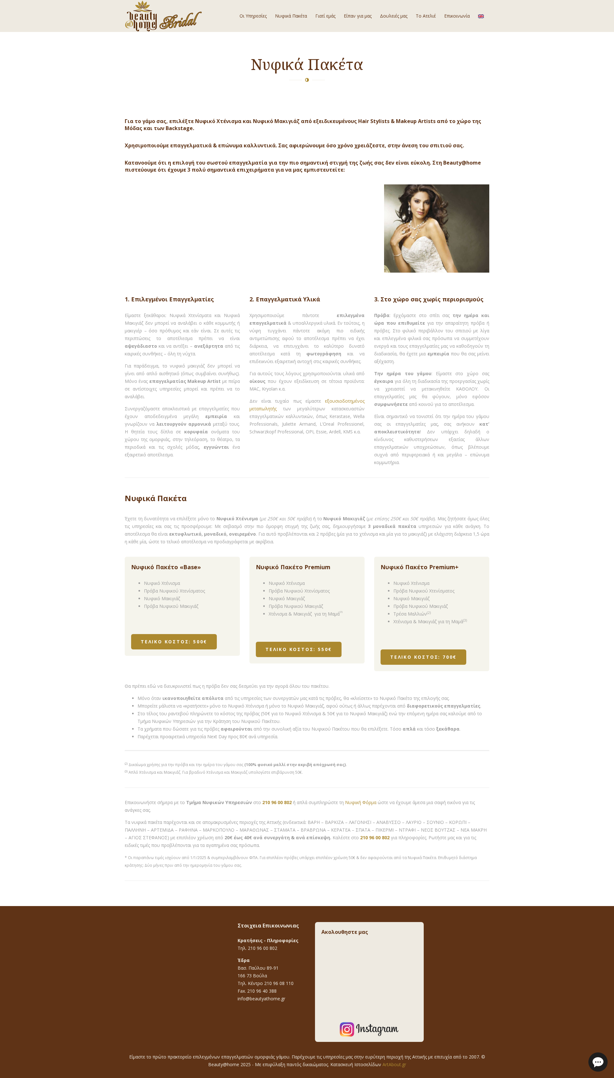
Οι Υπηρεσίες (253, 16)
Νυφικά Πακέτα (291, 16)
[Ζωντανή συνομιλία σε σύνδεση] (598, 1062)
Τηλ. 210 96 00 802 (257, 948)
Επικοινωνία (457, 16)
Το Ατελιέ (426, 16)
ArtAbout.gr (394, 1064)
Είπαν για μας (358, 16)
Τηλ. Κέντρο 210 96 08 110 (266, 983)
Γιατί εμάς (325, 16)
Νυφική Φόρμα (360, 802)
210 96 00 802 (277, 802)
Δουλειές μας (393, 16)
